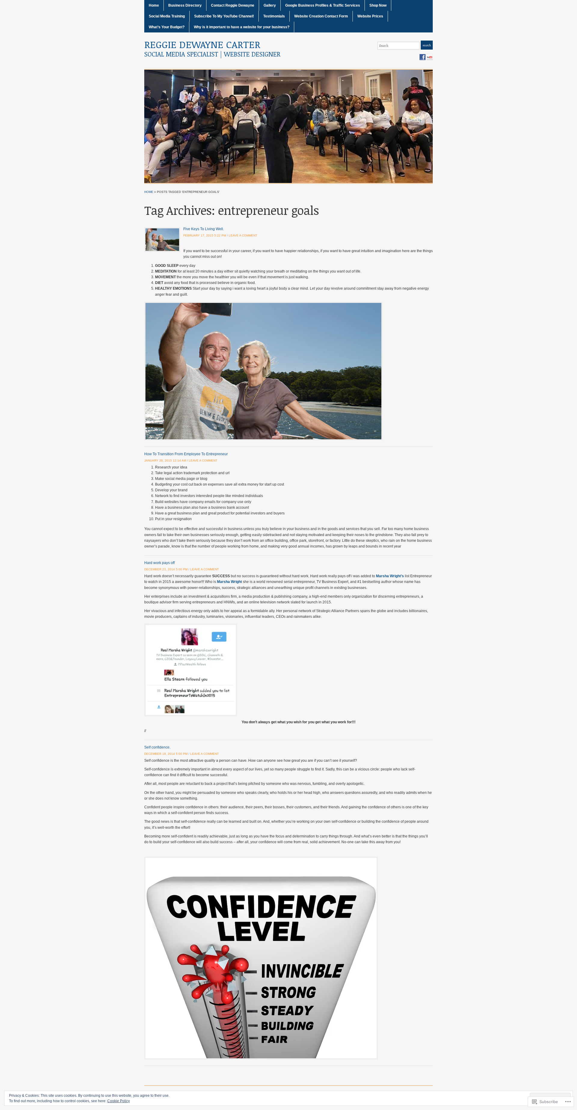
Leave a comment (243, 235)
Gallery (270, 5)
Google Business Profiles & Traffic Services (322, 5)
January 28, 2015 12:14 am (165, 460)
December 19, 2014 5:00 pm (166, 753)
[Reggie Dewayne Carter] (288, 126)
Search (427, 45)
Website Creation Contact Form (321, 16)
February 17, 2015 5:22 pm (204, 235)
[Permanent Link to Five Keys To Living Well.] (162, 239)
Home (154, 5)
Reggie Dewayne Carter (202, 44)
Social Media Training (167, 16)
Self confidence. (157, 747)
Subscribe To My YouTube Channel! (224, 16)
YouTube (430, 57)
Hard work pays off (159, 563)
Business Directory (185, 5)
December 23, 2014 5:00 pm (166, 569)
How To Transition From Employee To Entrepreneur (186, 454)
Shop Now (377, 5)
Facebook (423, 57)
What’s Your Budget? (167, 27)
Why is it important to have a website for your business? (241, 27)
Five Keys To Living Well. (203, 229)
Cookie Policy (118, 1101)
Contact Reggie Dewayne (232, 5)
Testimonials (274, 16)
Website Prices (370, 16)
